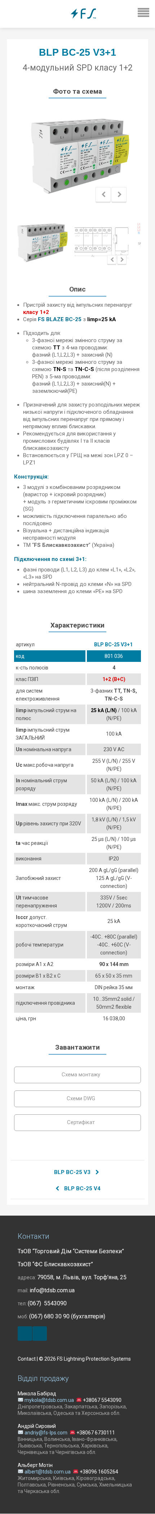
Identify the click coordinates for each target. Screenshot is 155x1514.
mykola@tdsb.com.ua (49, 1400)
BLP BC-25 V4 (82, 1188)
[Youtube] (39, 1333)
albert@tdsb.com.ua (48, 1472)
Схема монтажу (80, 1074)
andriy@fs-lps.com (46, 1433)
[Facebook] (25, 1333)
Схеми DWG (80, 1098)
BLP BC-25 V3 (73, 1172)
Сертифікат (80, 1122)
